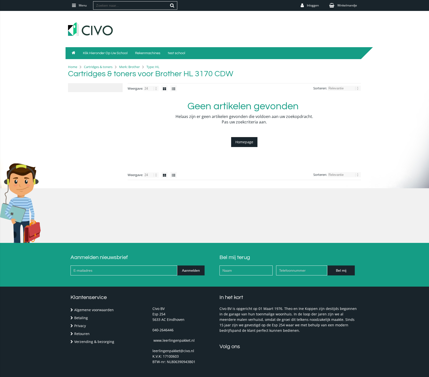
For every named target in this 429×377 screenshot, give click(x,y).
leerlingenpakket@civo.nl (173, 350)
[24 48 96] (151, 88)
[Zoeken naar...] (172, 5)
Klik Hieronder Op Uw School (105, 53)
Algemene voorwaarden (94, 309)
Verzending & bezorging (94, 341)
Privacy (80, 325)
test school (176, 53)
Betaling (81, 317)
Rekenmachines (147, 53)
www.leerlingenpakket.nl (174, 340)
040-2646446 (163, 330)
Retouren (82, 333)
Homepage (244, 142)
